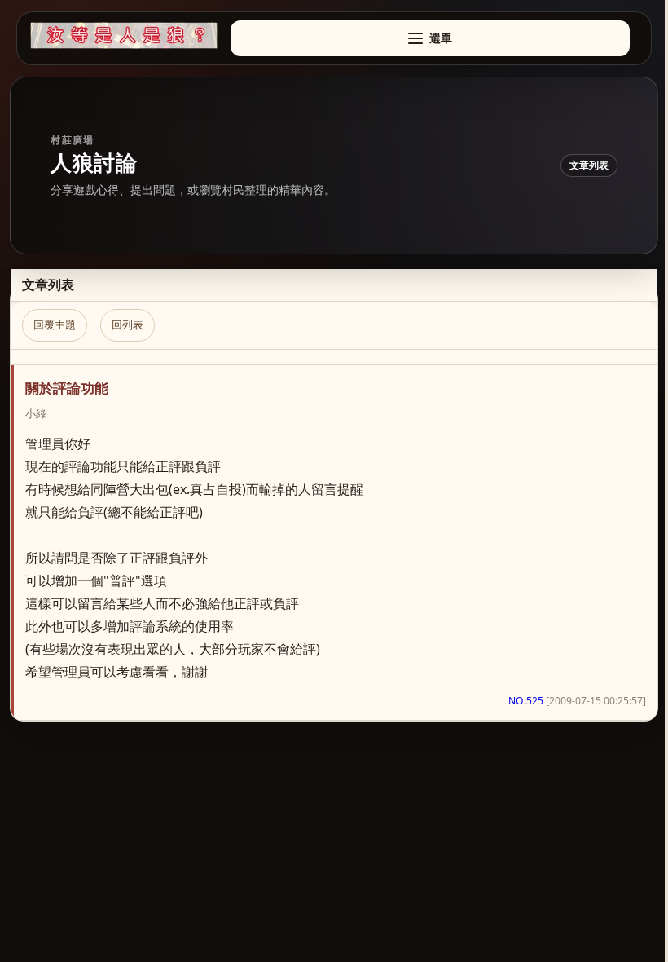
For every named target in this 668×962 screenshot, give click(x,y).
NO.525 (525, 701)
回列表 (127, 324)
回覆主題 (54, 324)
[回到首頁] (124, 35)
